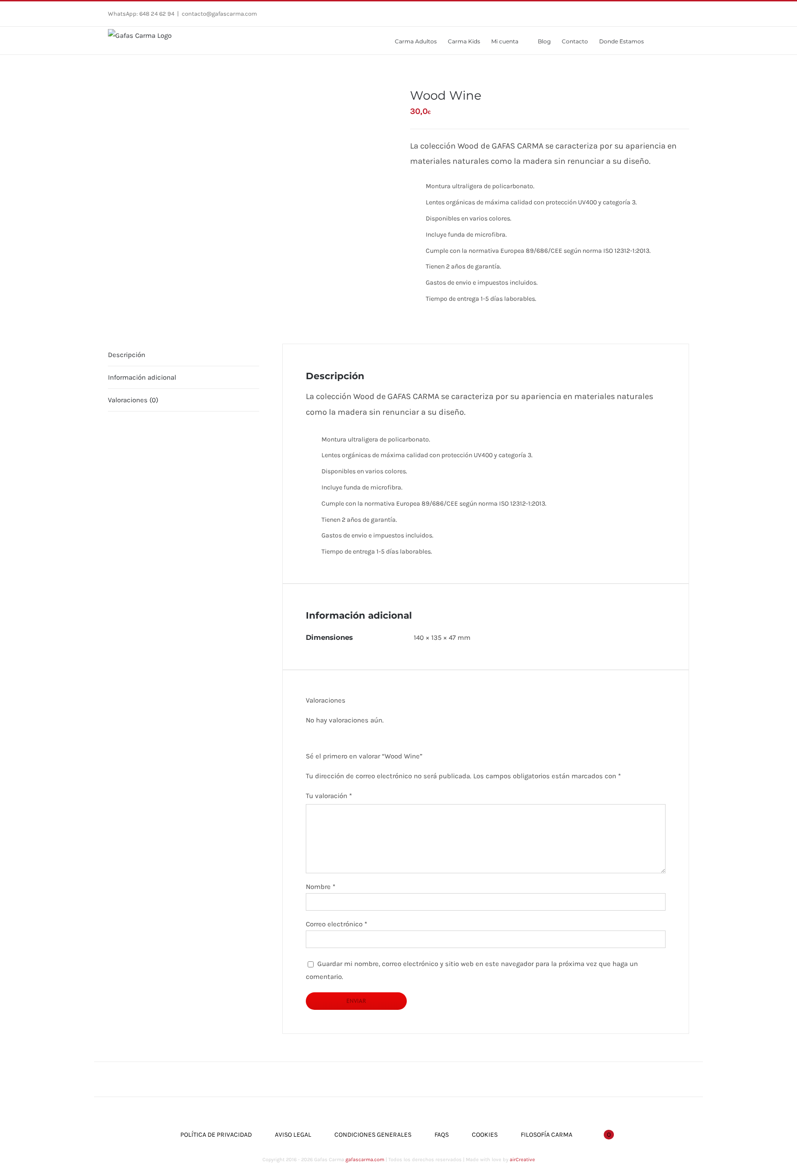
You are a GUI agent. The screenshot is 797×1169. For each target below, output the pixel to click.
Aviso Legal (293, 1135)
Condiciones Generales (372, 1135)
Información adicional (142, 377)
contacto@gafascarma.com (219, 13)
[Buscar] (676, 40)
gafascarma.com (364, 1160)
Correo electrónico (336, 924)
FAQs (441, 1135)
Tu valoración (329, 796)
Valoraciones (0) (133, 400)
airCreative (522, 1160)
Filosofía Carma (546, 1135)
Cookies (485, 1135)
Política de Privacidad (216, 1135)
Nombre (320, 887)
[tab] (183, 355)
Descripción (126, 355)
